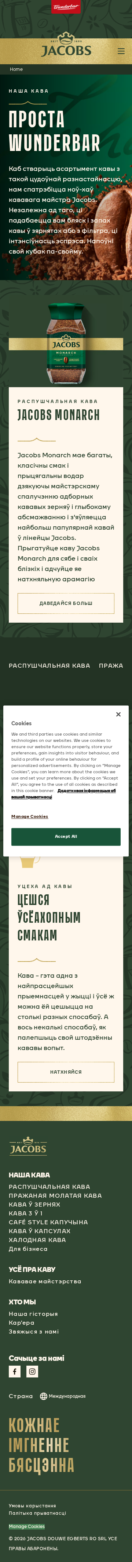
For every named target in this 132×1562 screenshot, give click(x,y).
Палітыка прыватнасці (37, 1513)
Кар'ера (21, 1322)
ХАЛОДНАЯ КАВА (37, 1239)
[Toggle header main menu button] (121, 51)
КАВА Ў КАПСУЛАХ (40, 1231)
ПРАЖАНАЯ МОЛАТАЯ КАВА (55, 1195)
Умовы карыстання (32, 1505)
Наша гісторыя (33, 1313)
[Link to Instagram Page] (32, 1371)
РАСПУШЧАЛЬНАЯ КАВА (49, 1186)
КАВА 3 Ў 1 (26, 1213)
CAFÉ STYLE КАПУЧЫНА (48, 1222)
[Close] (118, 714)
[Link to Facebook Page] (15, 1371)
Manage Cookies (27, 1526)
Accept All (66, 836)
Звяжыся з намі (34, 1331)
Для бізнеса (28, 1248)
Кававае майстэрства (45, 1281)
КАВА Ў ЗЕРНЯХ (35, 1204)
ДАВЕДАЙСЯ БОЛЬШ (77, 605)
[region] (66, 780)
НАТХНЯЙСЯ (82, 1074)
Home (16, 69)
